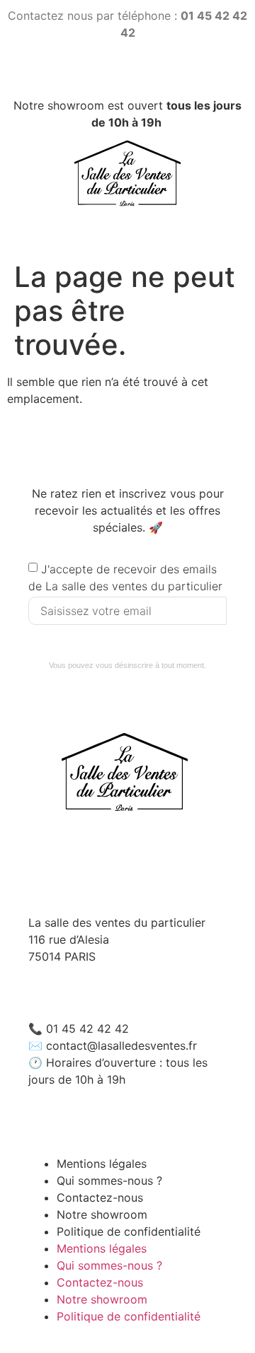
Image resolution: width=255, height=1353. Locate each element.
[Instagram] (93, 74)
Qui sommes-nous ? (109, 1265)
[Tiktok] (128, 74)
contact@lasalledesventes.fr (121, 1045)
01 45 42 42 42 (87, 1028)
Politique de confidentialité (128, 1231)
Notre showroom (102, 1299)
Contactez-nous (100, 1282)
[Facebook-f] (162, 74)
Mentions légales (102, 1248)
